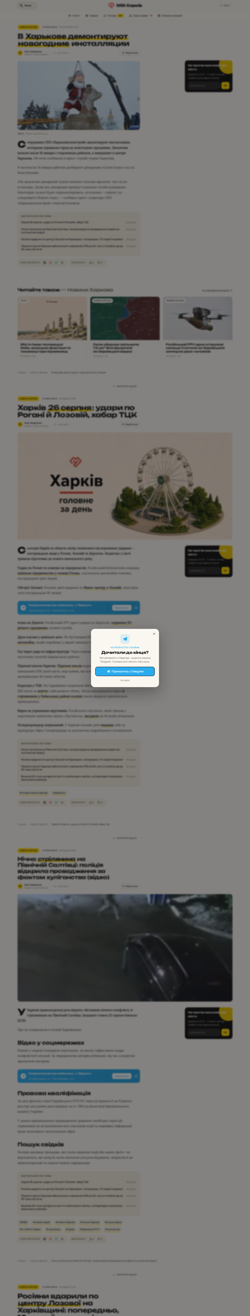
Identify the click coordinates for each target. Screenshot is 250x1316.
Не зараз (125, 680)
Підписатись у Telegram (128, 671)
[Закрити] (154, 633)
